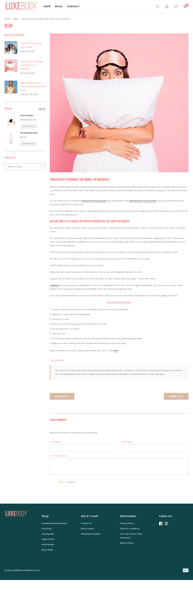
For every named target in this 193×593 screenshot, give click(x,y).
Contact (73, 6)
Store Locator (87, 528)
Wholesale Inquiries (90, 533)
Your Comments (58, 455)
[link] (157, 6)
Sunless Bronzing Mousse (93, 200)
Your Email (126, 441)
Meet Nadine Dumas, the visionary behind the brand (32, 86)
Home (8, 18)
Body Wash (47, 549)
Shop (47, 6)
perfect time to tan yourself (142, 200)
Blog (58, 6)
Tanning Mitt (48, 533)
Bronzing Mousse (28, 132)
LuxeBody (54, 285)
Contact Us (86, 523)
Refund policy (126, 543)
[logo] (22, 6)
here (116, 350)
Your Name (55, 441)
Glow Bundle (26, 115)
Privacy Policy (126, 523)
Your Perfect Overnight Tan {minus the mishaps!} (31, 65)
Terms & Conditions (129, 528)
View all (41, 109)
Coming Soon (28, 125)
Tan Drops (47, 528)
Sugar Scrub (48, 539)
